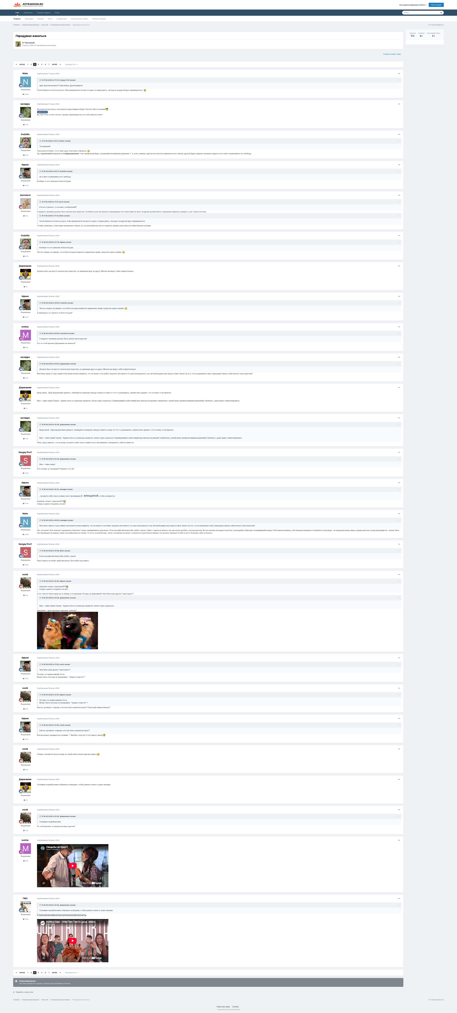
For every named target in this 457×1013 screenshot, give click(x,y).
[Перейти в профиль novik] (25, 582)
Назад (22, 64)
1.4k (26, 216)
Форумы (17, 19)
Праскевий (30, 43)
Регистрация (436, 5)
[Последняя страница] (60, 64)
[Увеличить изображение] (67, 630)
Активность (28, 13)
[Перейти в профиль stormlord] (25, 203)
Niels (25, 73)
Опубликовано (48, 74)
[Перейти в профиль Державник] (25, 274)
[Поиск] (441, 13)
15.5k (26, 185)
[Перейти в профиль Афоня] (25, 173)
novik (25, 574)
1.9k (26, 595)
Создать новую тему (392, 54)
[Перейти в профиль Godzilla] (25, 142)
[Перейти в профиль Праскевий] (18, 44)
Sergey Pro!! (64, 80)
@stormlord (42, 112)
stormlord (25, 195)
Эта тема (432, 12)
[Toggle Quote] (40, 80)
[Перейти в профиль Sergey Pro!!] (25, 460)
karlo (61, 202)
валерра (25, 104)
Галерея (40, 19)
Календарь (29, 19)
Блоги (50, 19)
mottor (61, 141)
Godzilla (25, 134)
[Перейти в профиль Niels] (25, 82)
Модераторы (62, 19)
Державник (25, 266)
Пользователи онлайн (79, 19)
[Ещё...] (399, 73)
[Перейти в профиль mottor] (25, 335)
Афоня (25, 164)
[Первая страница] (16, 64)
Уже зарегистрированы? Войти (412, 5)
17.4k (26, 919)
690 (26, 347)
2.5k (26, 125)
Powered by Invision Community (228, 1009)
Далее (54, 64)
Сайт (17, 13)
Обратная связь (223, 1007)
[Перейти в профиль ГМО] (25, 906)
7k (26, 287)
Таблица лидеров (99, 19)
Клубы (57, 13)
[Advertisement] (425, 66)
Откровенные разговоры (45, 45)
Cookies (235, 1007)
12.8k (26, 473)
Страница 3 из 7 (71, 64)
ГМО (25, 898)
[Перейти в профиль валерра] (25, 112)
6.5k (26, 155)
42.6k (26, 94)
